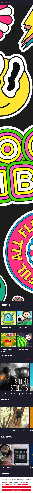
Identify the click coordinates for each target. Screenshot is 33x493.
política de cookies (22, 484)
